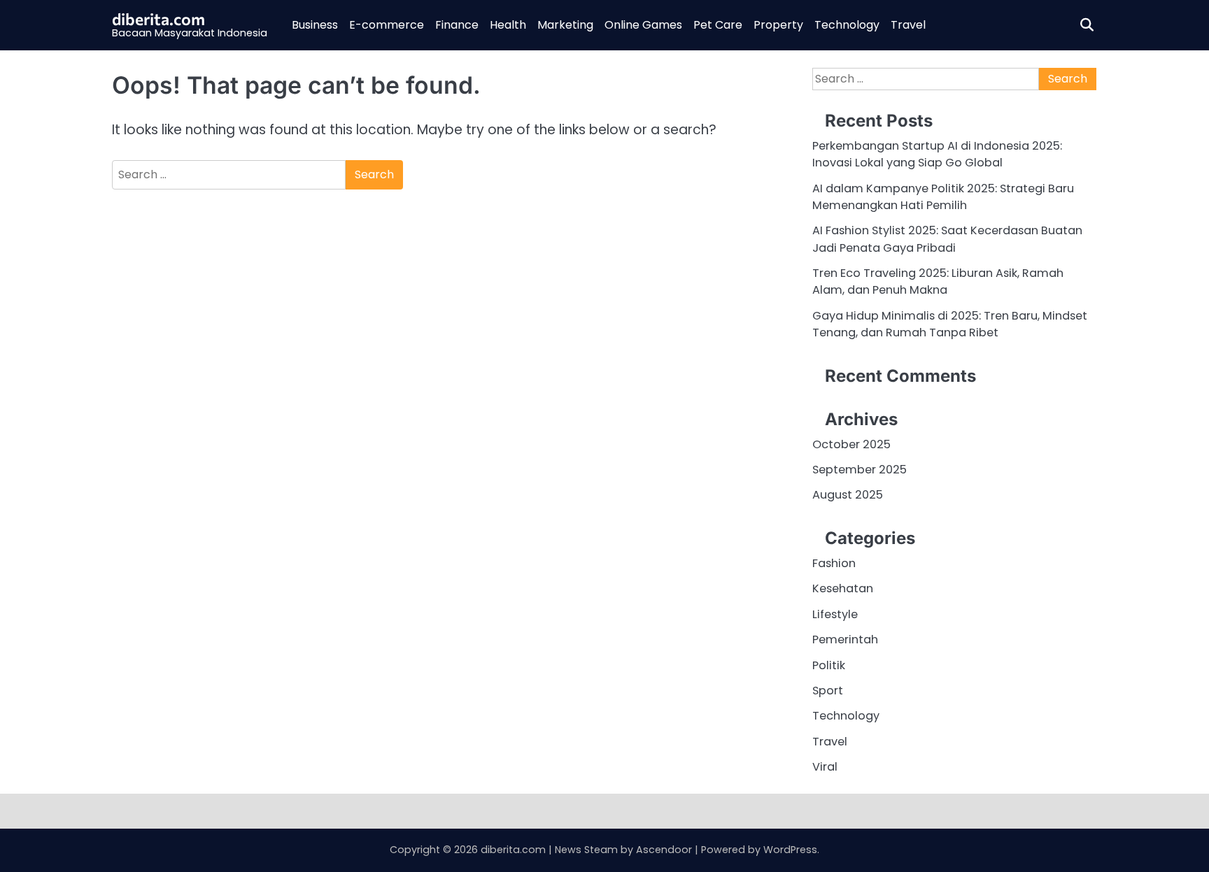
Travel (908, 25)
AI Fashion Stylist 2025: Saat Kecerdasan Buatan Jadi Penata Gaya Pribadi (947, 238)
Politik (828, 665)
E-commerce (386, 25)
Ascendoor (664, 850)
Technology (846, 25)
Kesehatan (842, 588)
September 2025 (859, 470)
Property (778, 25)
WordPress (790, 850)
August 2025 (847, 495)
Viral (824, 767)
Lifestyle (835, 614)
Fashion (834, 563)
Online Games (643, 25)
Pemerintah (845, 639)
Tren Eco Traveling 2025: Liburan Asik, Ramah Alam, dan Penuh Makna (937, 281)
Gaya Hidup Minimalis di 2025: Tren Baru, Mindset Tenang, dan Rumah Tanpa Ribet (949, 324)
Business (315, 25)
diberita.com (158, 19)
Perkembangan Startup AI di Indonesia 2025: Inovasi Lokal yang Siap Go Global (937, 154)
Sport (827, 690)
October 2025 (851, 444)
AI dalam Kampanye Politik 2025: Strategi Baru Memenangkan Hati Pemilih (943, 196)
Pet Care (717, 25)
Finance (457, 25)
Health (508, 25)
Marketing (565, 25)
